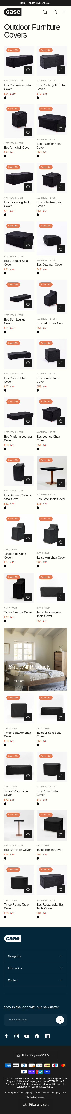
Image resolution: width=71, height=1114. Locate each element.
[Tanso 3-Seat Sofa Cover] (19, 767)
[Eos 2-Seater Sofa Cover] (52, 119)
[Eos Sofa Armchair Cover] (52, 178)
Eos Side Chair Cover (51, 323)
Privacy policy (26, 1092)
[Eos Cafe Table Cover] (52, 473)
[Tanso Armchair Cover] (52, 531)
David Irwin (11, 550)
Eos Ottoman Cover (50, 264)
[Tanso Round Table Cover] (19, 880)
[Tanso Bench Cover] (52, 825)
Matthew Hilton (13, 81)
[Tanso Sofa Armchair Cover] (19, 708)
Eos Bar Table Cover (17, 849)
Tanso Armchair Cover (51, 557)
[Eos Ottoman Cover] (52, 238)
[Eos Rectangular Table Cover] (52, 61)
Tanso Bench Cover (49, 849)
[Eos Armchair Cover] (19, 121)
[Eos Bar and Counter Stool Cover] (19, 471)
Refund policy (11, 1092)
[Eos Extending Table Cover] (19, 178)
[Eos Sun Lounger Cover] (19, 295)
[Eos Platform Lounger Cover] (19, 412)
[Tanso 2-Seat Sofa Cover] (52, 708)
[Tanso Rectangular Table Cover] (52, 588)
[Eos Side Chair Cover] (52, 297)
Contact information (35, 1097)
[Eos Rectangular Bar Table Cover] (52, 880)
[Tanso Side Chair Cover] (19, 529)
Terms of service (42, 1092)
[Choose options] (61, 597)
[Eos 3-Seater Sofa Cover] (19, 236)
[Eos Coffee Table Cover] (19, 354)
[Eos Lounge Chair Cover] (52, 412)
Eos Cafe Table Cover (51, 499)
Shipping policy (59, 1092)
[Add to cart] (28, 70)
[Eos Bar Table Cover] (19, 825)
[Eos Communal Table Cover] (19, 61)
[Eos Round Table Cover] (52, 767)
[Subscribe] (60, 1020)
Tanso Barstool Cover (18, 612)
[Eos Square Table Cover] (52, 354)
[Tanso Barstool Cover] (19, 588)
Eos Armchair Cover (17, 147)
